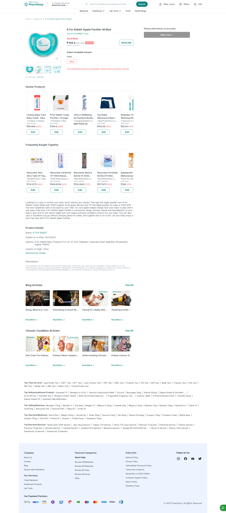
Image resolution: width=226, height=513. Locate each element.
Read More (40, 77)
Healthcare (97, 11)
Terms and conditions (135, 469)
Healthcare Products (33, 484)
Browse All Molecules (84, 466)
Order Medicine (31, 480)
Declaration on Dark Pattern (138, 474)
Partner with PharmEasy (34, 469)
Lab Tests (113, 11)
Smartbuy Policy (133, 486)
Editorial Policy (132, 457)
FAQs (77, 478)
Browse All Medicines (84, 462)
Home (28, 19)
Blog (26, 465)
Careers (27, 461)
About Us (28, 457)
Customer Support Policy (136, 478)
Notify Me (126, 42)
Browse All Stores (82, 474)
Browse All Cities (82, 470)
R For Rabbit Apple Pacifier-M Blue (58, 19)
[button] (114, 4)
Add (33, 132)
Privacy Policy (132, 461)
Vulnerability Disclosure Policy (139, 465)
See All (129, 285)
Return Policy (131, 482)
